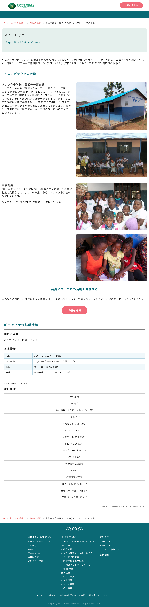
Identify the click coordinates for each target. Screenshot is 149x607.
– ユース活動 (67, 584)
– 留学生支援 (68, 576)
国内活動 (65, 572)
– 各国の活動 (68, 568)
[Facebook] (68, 529)
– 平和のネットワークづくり (76, 564)
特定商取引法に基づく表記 (72, 595)
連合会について (36, 553)
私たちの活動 (18, 23)
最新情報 (104, 555)
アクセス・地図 (35, 560)
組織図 (31, 549)
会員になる (105, 541)
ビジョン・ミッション (39, 541)
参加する (104, 536)
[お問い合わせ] (131, 5)
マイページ (107, 595)
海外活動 (65, 545)
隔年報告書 (33, 557)
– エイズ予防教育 (70, 557)
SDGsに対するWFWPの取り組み (78, 541)
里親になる (105, 545)
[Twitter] (80, 529)
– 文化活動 (66, 580)
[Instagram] (74, 529)
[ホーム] (4, 23)
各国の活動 (35, 23)
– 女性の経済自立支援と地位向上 (78, 553)
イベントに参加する (110, 549)
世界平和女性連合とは (40, 536)
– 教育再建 (66, 587)
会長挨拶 (32, 545)
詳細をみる (74, 310)
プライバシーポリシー (46, 595)
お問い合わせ (93, 595)
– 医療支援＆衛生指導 (72, 560)
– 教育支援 (66, 549)
